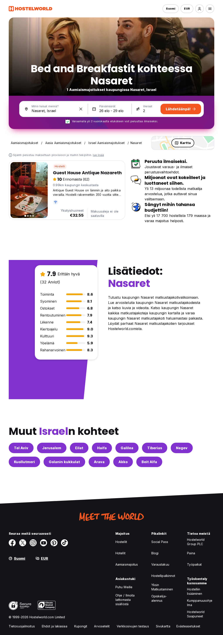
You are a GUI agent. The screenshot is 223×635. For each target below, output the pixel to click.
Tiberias (154, 448)
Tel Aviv (21, 448)
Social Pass (159, 542)
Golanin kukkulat (64, 462)
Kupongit (80, 626)
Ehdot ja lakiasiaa (54, 626)
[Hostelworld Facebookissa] (12, 542)
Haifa (102, 448)
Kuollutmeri (24, 462)
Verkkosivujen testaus (133, 626)
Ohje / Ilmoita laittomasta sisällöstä (125, 599)
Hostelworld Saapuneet (195, 614)
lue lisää (98, 155)
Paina (191, 553)
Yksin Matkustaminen (162, 587)
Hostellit (121, 542)
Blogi (155, 553)
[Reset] (81, 109)
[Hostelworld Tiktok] (64, 542)
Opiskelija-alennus (159, 598)
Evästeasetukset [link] (188, 626)
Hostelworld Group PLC (195, 542)
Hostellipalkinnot (163, 576)
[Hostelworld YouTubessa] (43, 542)
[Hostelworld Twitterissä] (22, 542)
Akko (123, 462)
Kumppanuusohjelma (199, 603)
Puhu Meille (123, 587)
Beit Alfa (149, 462)
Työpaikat (194, 564)
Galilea (127, 448)
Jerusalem (51, 448)
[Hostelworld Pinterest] (54, 542)
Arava (99, 462)
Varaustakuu (160, 564)
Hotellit (120, 553)
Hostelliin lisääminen (194, 591)
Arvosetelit (102, 626)
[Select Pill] (199, 8)
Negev (182, 448)
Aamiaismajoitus (126, 564)
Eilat (79, 448)
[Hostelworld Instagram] (33, 542)
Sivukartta (163, 626)
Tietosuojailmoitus (22, 626)
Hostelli (60, 166)
